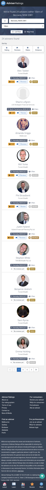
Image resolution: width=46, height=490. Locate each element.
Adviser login (33, 427)
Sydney (4, 425)
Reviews (17, 50)
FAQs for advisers (35, 425)
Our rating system (8, 402)
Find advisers (34, 405)
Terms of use (6, 405)
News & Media (7, 413)
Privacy (4, 408)
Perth (4, 433)
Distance (38, 50)
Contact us (5, 410)
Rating (7, 50)
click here (21, 471)
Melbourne (5, 422)
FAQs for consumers (37, 402)
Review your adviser (37, 400)
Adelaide (5, 430)
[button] (13, 485)
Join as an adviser (35, 422)
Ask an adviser (35, 408)
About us (5, 400)
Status (28, 50)
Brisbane (5, 427)
